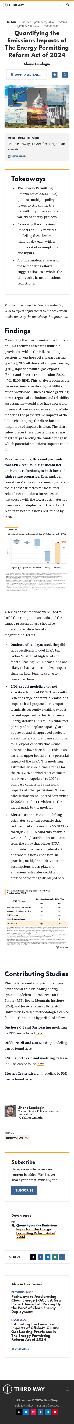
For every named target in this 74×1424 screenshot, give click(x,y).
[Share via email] (55, 1257)
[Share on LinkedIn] (47, 1257)
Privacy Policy (24, 1405)
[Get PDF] (65, 75)
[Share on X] (33, 1257)
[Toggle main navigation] (60, 5)
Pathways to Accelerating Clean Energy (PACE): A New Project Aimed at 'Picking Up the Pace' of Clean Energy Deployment (36, 1304)
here (39, 1033)
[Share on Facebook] (40, 1257)
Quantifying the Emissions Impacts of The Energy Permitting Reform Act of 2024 (36, 1231)
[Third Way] (24, 1389)
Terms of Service (48, 1405)
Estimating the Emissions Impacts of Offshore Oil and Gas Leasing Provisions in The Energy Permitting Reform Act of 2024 (35, 1331)
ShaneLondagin (32, 1117)
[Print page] (54, 75)
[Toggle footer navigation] (67, 1389)
